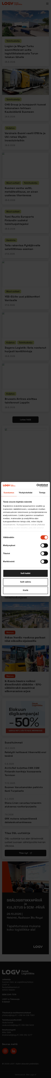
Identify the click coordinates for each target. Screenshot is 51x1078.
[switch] (44, 545)
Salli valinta (25, 582)
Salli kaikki (25, 573)
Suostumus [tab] (9, 492)
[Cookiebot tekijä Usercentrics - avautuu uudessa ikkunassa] (36, 485)
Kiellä (25, 590)
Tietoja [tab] (42, 492)
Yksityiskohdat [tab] (25, 492)
